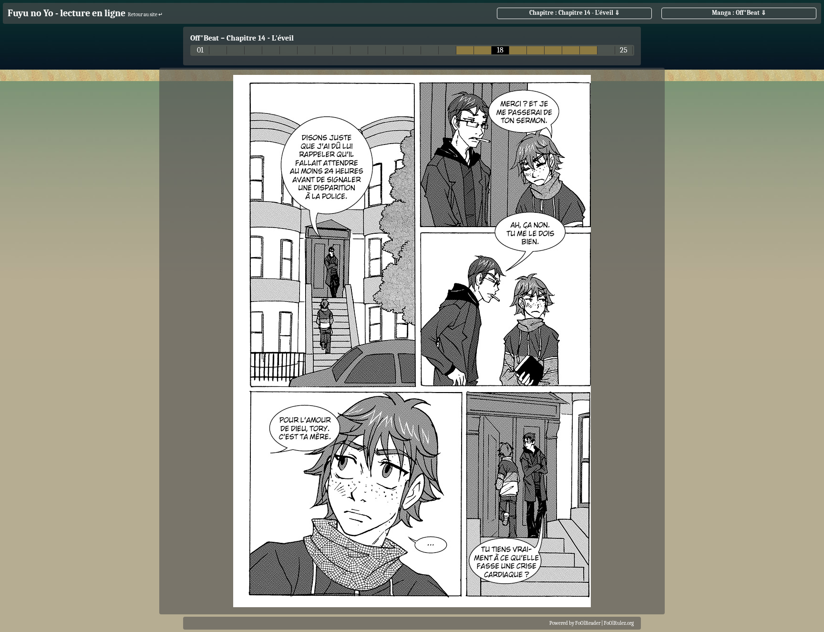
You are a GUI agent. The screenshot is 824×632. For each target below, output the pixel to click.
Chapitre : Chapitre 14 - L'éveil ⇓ (574, 12)
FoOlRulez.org (619, 623)
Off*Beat (204, 38)
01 (200, 50)
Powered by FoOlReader (574, 623)
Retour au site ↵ (145, 14)
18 (500, 50)
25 (624, 50)
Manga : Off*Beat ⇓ (739, 12)
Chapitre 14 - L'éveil (260, 38)
